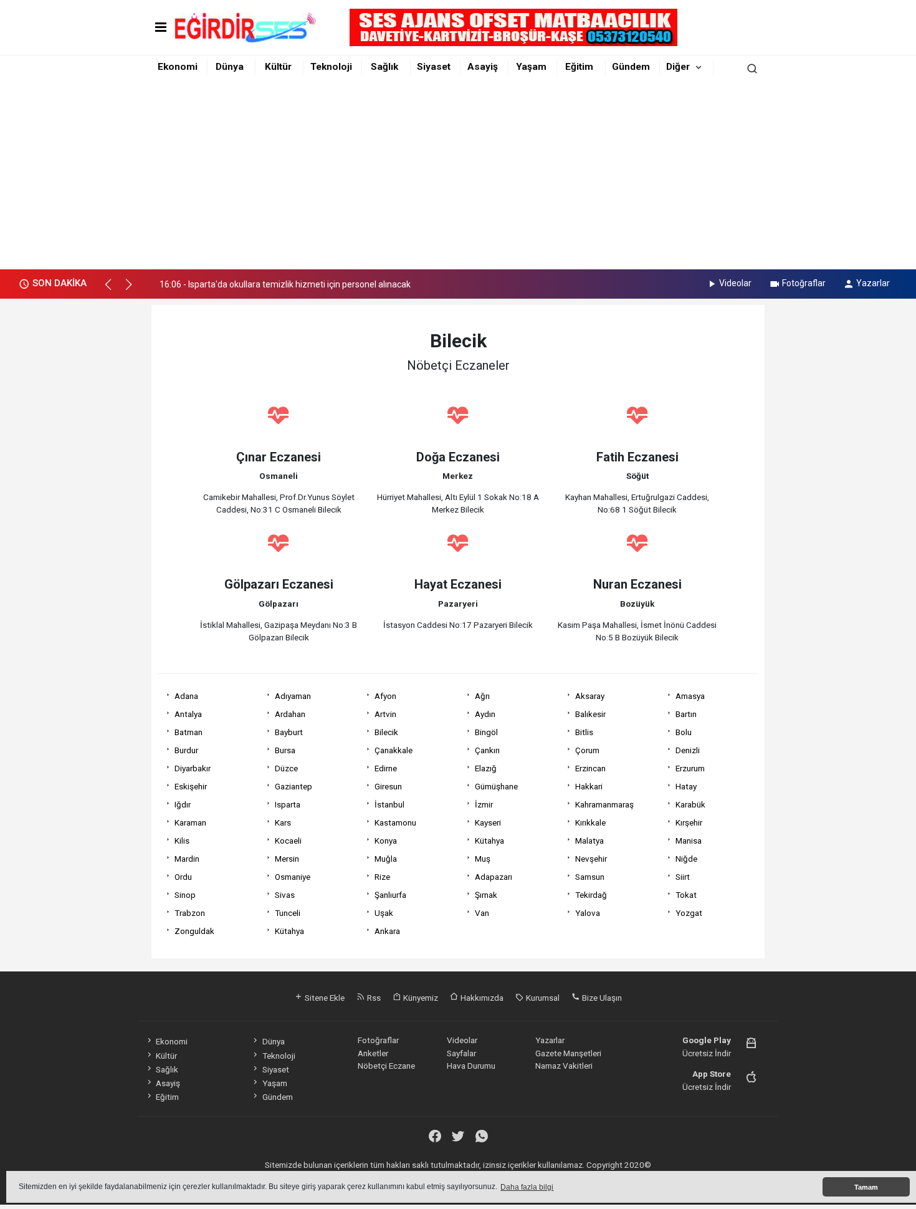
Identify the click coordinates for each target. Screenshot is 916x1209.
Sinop (185, 895)
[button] (113, 290)
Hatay (686, 786)
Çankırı (487, 750)
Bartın (686, 714)
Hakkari (589, 786)
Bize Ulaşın (601, 998)
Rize (382, 877)
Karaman (190, 822)
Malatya (589, 840)
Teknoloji (331, 66)
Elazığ (486, 768)
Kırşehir (688, 822)
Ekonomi (178, 66)
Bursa (285, 750)
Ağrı (482, 696)
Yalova (587, 913)
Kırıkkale (590, 822)
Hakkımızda (481, 998)
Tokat (686, 895)
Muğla (386, 859)
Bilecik (386, 732)
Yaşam (531, 66)
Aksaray (589, 696)
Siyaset (434, 66)
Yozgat (688, 913)
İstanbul (389, 804)
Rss (373, 998)
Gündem (631, 66)
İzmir (484, 804)
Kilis (181, 840)
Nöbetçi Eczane (386, 1066)
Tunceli (287, 913)
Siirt (682, 877)
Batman (188, 732)
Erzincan (590, 768)
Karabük (690, 804)
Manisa (688, 840)
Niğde (686, 859)
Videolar (735, 283)
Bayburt (289, 732)
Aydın (485, 714)
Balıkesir (590, 714)
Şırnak (486, 895)
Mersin (287, 859)
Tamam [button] (866, 1187)
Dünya (230, 66)
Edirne (386, 768)
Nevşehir (591, 859)
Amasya (690, 696)
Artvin (385, 714)
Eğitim (579, 66)
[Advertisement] (458, 176)
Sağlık (384, 66)
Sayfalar (461, 1053)
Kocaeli (288, 840)
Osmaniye (292, 877)
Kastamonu (395, 822)
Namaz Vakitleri (564, 1066)
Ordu (183, 877)
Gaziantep (293, 786)
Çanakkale (394, 750)
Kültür (278, 66)
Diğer (678, 66)
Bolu (683, 732)
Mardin (186, 859)
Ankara (387, 931)
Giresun (388, 786)
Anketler (373, 1053)
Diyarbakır (192, 768)
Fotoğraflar (804, 283)
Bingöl (486, 732)
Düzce (286, 768)
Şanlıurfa (390, 895)
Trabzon (189, 913)
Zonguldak (194, 931)
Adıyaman (293, 696)
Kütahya (489, 840)
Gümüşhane (496, 786)
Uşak (384, 913)
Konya (386, 840)
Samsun (589, 877)
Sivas (285, 895)
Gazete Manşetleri (568, 1053)
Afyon (385, 696)
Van (482, 913)
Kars (283, 822)
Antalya (188, 714)
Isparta (287, 804)
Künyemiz (419, 998)
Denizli (687, 750)
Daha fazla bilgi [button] (526, 1187)
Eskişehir (190, 786)
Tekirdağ (591, 895)
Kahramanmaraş (604, 804)
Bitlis (584, 732)
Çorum (587, 750)
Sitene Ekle (324, 998)
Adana (186, 696)
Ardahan (290, 714)
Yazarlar (873, 283)
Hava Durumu (471, 1066)
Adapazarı (493, 877)
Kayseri (488, 822)
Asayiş (482, 66)
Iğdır (182, 804)
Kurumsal (542, 998)
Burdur (186, 750)
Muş (482, 859)
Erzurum (690, 768)
